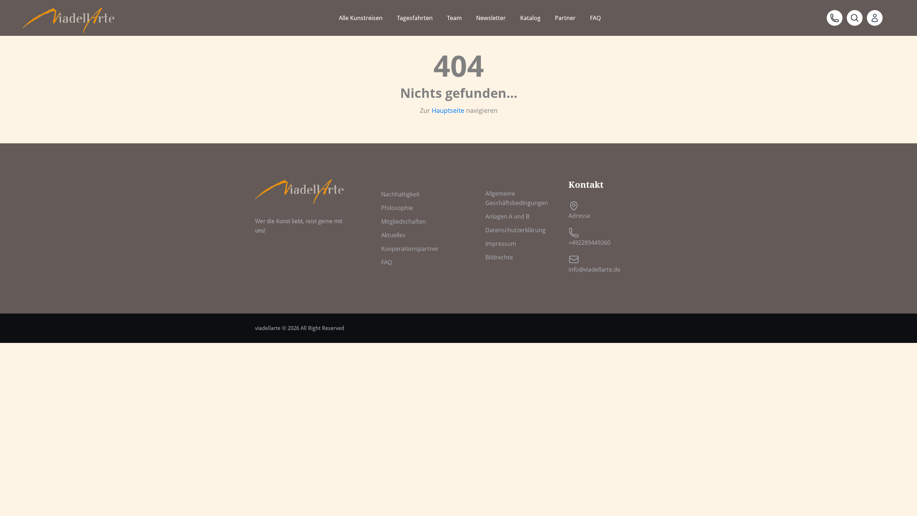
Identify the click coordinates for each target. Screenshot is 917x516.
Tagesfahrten (415, 18)
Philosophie (397, 208)
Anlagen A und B (507, 216)
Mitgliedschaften (403, 221)
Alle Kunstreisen (361, 18)
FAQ (595, 18)
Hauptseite (448, 110)
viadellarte (267, 328)
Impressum (500, 244)
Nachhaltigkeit (400, 194)
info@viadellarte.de (594, 269)
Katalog (530, 18)
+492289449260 (589, 243)
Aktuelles (393, 235)
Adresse (579, 216)
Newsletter (491, 18)
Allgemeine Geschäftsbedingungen (516, 198)
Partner (565, 18)
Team (454, 18)
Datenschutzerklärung (515, 230)
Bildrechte (499, 257)
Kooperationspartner (410, 249)
